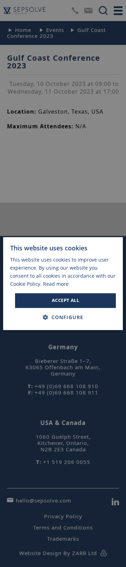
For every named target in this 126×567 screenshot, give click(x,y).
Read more (56, 284)
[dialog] (63, 283)
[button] (63, 317)
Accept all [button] (65, 300)
